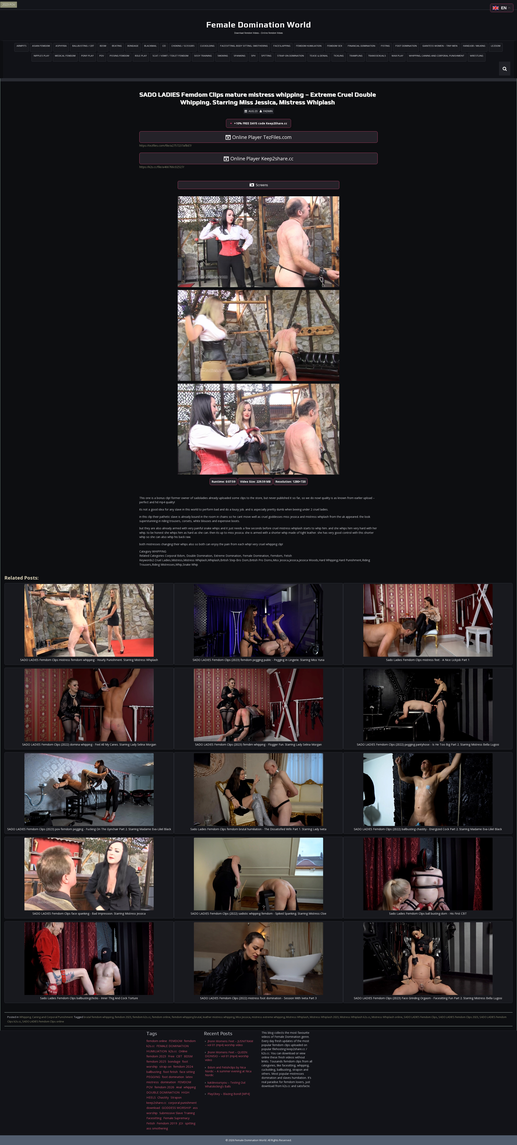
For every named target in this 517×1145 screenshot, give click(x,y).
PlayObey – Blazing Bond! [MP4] (229, 1094)
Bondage (133, 45)
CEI (164, 45)
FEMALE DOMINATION (173, 1046)
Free (171, 1056)
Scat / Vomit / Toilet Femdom (170, 55)
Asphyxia (61, 45)
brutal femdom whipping (98, 1017)
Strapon (176, 1097)
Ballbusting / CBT (83, 45)
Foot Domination (406, 45)
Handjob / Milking (474, 45)
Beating (117, 45)
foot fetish (170, 1072)
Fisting (385, 45)
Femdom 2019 (167, 1123)
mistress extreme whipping (268, 1017)
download (153, 1108)
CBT (179, 1056)
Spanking (239, 55)
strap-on (165, 1066)
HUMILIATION (156, 1051)
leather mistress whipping (218, 1017)
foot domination (173, 1077)
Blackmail (150, 45)
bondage (174, 1061)
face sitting (187, 1072)
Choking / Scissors (182, 45)
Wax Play (397, 55)
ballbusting (153, 1072)
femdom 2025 (156, 1061)
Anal (179, 1087)
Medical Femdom (65, 55)
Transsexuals (377, 55)
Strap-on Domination (290, 55)
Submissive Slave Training (177, 1113)
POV (101, 55)
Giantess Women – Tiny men (439, 45)
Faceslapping (281, 45)
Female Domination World (258, 24)
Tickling (339, 55)
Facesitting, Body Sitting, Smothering (244, 45)
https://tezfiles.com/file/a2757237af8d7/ (165, 145)
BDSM (103, 45)
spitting (190, 1123)
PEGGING (153, 1077)
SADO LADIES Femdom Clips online (43, 1021)
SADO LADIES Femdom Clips (420, 1017)
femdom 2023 (123, 1017)
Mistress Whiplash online (387, 1017)
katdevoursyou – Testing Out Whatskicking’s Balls (225, 1084)
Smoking (223, 55)
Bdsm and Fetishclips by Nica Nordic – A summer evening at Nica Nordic (228, 1071)
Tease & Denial (319, 55)
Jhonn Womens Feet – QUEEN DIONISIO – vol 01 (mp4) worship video (227, 1056)
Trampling (356, 55)
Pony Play (87, 55)
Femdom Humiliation (309, 45)
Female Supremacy (176, 1118)
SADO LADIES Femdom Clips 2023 (458, 1017)
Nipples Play (41, 55)
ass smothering (157, 1128)
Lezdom (495, 45)
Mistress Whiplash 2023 (324, 1017)
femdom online (161, 1017)
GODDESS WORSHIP (176, 1108)
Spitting (266, 55)
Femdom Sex (334, 45)
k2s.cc (173, 1051)
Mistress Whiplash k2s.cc (355, 1017)
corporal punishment (182, 1103)
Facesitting (154, 1118)
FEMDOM (175, 1041)
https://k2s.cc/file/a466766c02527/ (161, 167)
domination (168, 1082)
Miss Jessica (243, 1017)
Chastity (163, 1097)
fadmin (268, 111)
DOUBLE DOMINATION (163, 1092)
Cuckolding (207, 45)
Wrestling (476, 55)
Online (183, 1051)
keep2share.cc (156, 1103)
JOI (181, 1123)
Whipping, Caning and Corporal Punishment (436, 55)
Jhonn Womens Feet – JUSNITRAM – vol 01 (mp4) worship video (229, 1043)
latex (189, 1077)
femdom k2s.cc (141, 1017)
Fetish (150, 1123)
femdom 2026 (164, 1087)
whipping (190, 1087)
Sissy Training (203, 55)
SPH (253, 55)
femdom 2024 (183, 1066)
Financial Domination (361, 45)
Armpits (21, 45)
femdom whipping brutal (187, 1017)
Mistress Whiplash (297, 1017)
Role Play (141, 55)
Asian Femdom (41, 45)
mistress (152, 1082)
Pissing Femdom (119, 55)
